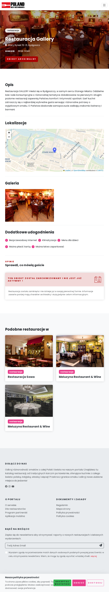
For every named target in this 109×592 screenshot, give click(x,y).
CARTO (100, 170)
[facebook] (6, 486)
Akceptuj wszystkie (62, 582)
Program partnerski (16, 512)
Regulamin (62, 505)
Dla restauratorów (15, 509)
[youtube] (13, 486)
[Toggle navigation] (104, 5)
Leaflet (67, 170)
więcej (94, 556)
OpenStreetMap (79, 170)
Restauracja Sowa (21, 377)
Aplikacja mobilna (15, 516)
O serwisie (10, 505)
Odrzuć (79, 583)
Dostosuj (95, 583)
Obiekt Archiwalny (21, 59)
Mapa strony (63, 509)
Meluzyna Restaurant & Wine (80, 377)
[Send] (101, 545)
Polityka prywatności (67, 512)
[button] (54, 150)
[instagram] (10, 486)
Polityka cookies (65, 516)
